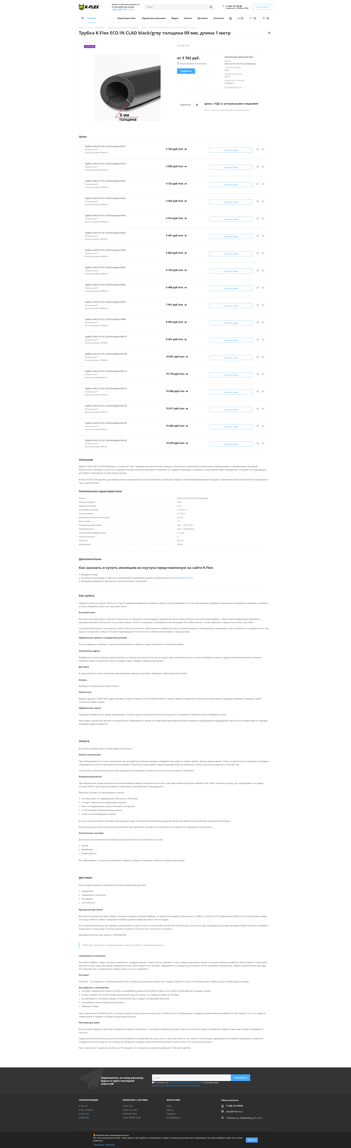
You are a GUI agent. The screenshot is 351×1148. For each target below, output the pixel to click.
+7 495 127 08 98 (233, 6)
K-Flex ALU (128, 1106)
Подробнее (99, 1144)
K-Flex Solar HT (86, 1109)
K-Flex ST (83, 1106)
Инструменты (173, 1117)
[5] (188, 45)
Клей (169, 1106)
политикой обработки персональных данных (177, 1085)
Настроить (110, 1144)
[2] (181, 45)
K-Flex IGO (84, 1117)
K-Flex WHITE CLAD (132, 1117)
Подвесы (171, 1113)
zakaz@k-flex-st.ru (123, 9)
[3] (183, 45)
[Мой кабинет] (230, 18)
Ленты (170, 1109)
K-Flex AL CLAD (130, 1109)
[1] (178, 45)
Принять (252, 1140)
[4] (186, 45)
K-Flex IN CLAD (130, 1113)
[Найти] (211, 7)
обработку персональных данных (186, 1082)
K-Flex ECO (84, 1113)
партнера (251, 1013)
